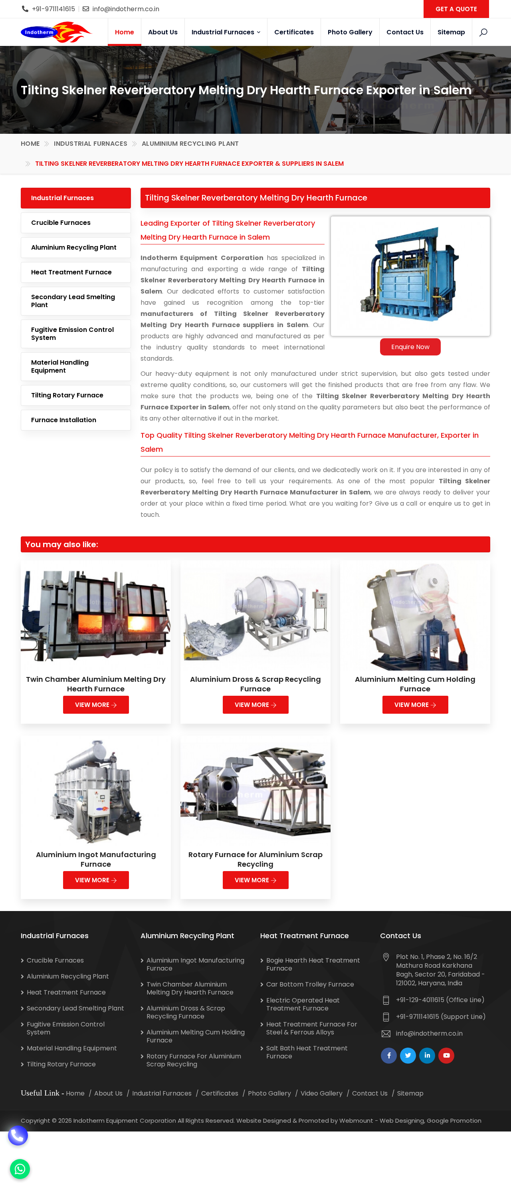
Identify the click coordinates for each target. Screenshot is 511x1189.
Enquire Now (410, 346)
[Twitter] (408, 1056)
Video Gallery (322, 1093)
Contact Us (405, 32)
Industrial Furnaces (224, 32)
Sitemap (451, 32)
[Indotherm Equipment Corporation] (57, 32)
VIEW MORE (93, 705)
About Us (163, 32)
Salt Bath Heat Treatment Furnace (307, 1052)
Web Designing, (402, 1120)
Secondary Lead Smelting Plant (73, 301)
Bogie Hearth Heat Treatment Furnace (313, 964)
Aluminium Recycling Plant (190, 143)
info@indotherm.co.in (126, 9)
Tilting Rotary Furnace (67, 395)
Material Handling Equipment (60, 366)
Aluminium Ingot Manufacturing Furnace (96, 859)
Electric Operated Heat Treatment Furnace (303, 1004)
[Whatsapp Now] (20, 1169)
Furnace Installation (63, 420)
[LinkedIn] (427, 1056)
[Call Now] (18, 1139)
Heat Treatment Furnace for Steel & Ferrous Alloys (311, 1028)
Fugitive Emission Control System (72, 333)
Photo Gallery (350, 32)
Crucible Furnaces (61, 222)
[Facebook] (389, 1056)
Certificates (294, 32)
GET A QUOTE (456, 9)
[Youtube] (446, 1056)
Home (124, 32)
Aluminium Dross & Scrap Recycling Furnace (255, 684)
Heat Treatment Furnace (71, 272)
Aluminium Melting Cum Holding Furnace (415, 684)
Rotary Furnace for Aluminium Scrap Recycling (255, 859)
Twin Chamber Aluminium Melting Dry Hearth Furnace (96, 684)
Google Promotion (454, 1120)
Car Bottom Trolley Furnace (310, 984)
